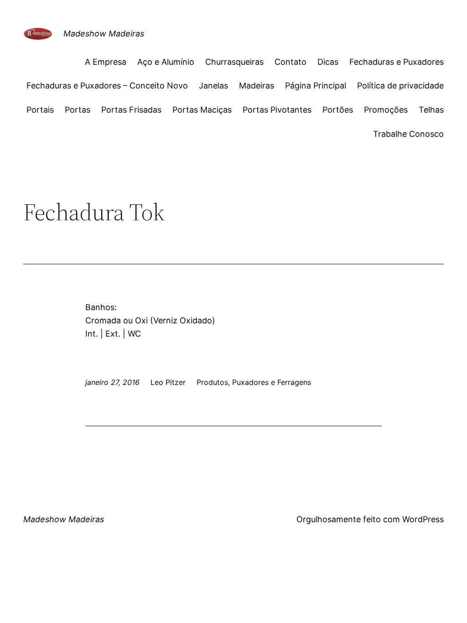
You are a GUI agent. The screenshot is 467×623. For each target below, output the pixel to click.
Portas (77, 109)
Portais (40, 109)
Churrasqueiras (234, 62)
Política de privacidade (400, 85)
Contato (290, 62)
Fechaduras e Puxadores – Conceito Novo (107, 85)
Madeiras (256, 85)
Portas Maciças (202, 109)
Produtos (212, 382)
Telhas (431, 109)
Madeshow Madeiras (103, 33)
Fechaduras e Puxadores (396, 62)
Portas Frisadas (131, 109)
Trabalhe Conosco (408, 134)
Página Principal (315, 85)
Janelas (213, 85)
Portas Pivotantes (277, 109)
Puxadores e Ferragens (271, 382)
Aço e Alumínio (165, 62)
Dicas (327, 62)
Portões (337, 109)
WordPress (423, 519)
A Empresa (105, 62)
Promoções (386, 109)
